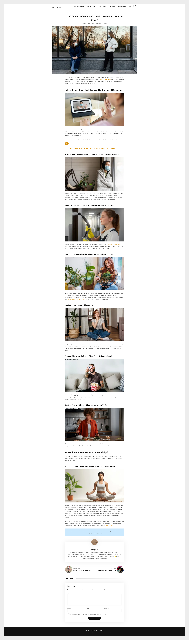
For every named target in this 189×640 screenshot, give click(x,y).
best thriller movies (103, 531)
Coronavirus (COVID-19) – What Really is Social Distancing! (92, 148)
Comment (70, 593)
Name (69, 608)
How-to (90, 13)
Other (129, 6)
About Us (87, 630)
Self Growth (112, 6)
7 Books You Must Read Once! (106, 570)
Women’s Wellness (90, 6)
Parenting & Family (102, 6)
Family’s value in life (105, 79)
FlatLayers (112, 633)
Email (88, 608)
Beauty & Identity (122, 6)
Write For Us (94, 630)
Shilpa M (85, 23)
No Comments (98, 23)
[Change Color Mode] (134, 6)
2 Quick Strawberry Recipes (82, 570)
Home (74, 6)
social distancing (109, 525)
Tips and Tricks (96, 13)
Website (106, 608)
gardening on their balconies (76, 299)
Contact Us (101, 630)
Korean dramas (98, 397)
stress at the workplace (114, 244)
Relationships (80, 6)
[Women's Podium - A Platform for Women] (56, 10)
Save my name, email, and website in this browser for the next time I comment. (88, 614)
